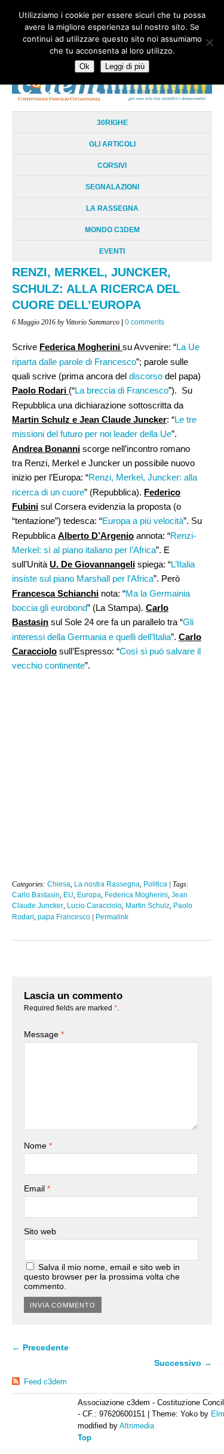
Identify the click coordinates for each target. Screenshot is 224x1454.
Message (44, 1034)
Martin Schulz (147, 905)
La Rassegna (112, 208)
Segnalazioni (112, 187)
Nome (38, 1145)
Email (37, 1188)
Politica (155, 884)
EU (68, 895)
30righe (112, 122)
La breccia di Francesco (121, 390)
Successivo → (183, 1363)
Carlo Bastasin (36, 895)
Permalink (112, 917)
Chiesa (58, 884)
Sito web (40, 1231)
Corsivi (112, 165)
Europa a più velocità (142, 521)
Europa (89, 895)
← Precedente (40, 1347)
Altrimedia (136, 1425)
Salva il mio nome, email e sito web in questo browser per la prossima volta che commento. (102, 1276)
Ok (84, 66)
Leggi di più (125, 66)
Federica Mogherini (136, 895)
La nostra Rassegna (107, 884)
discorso (144, 376)
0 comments (144, 322)
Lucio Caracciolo (94, 905)
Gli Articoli (112, 144)
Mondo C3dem (112, 229)
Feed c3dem (45, 1381)
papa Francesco (64, 917)
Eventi (112, 251)
